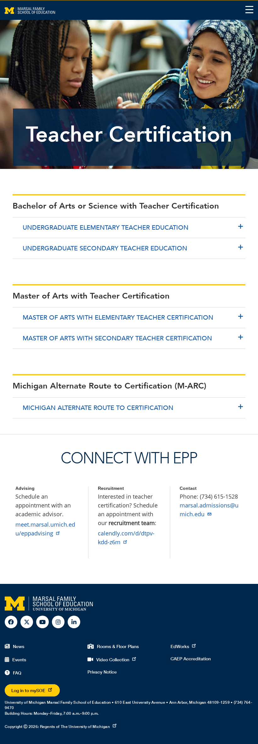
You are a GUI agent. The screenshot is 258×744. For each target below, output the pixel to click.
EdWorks (180, 646)
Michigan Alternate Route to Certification (98, 408)
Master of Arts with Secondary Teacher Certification (117, 338)
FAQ (17, 672)
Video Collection (112, 659)
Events (19, 659)
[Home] (30, 10)
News (18, 646)
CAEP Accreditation (191, 658)
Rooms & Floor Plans (118, 646)
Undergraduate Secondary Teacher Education (105, 248)
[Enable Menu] (249, 9)
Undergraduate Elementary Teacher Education (105, 227)
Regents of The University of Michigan (75, 726)
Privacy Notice (102, 671)
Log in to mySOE (28, 690)
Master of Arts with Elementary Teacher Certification (118, 317)
